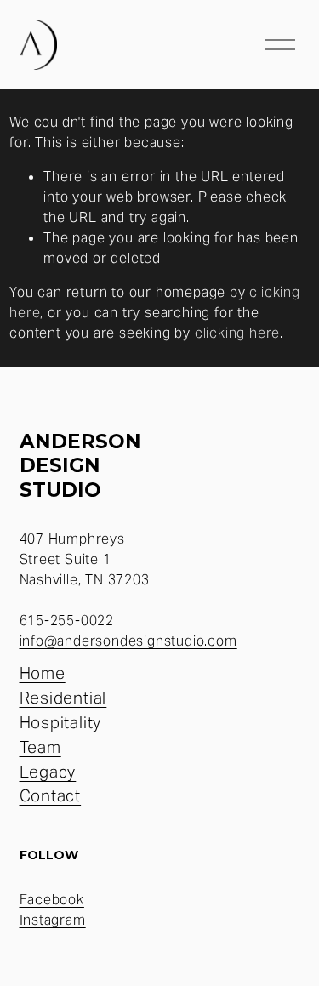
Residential (63, 697)
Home (43, 673)
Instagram (53, 920)
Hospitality (61, 722)
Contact (51, 795)
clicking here (237, 333)
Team (40, 747)
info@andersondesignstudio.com (128, 641)
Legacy (48, 771)
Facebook (52, 900)
